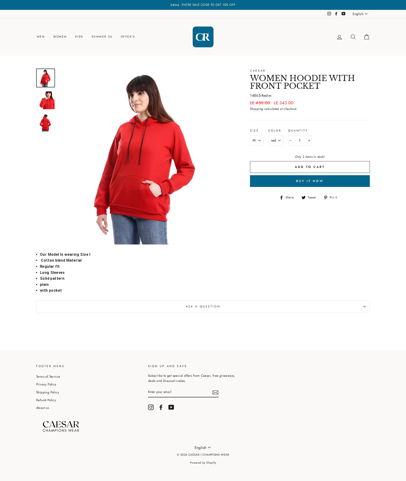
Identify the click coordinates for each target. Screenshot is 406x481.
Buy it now (310, 181)
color (274, 130)
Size (254, 130)
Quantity (298, 130)
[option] (203, 5)
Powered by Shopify (203, 463)
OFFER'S (128, 37)
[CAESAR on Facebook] (161, 407)
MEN (41, 37)
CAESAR (258, 71)
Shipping (256, 108)
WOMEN (60, 37)
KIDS (79, 37)
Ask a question (203, 306)
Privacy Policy (46, 384)
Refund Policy (46, 400)
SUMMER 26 (102, 37)
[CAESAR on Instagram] (151, 407)
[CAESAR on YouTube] (171, 407)
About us (42, 407)
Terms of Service (48, 376)
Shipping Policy (47, 392)
